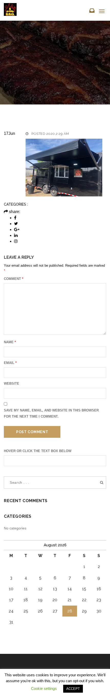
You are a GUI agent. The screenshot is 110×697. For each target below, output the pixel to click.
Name (10, 342)
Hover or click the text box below (37, 451)
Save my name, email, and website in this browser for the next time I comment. (51, 413)
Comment (13, 279)
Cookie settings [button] (44, 688)
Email (10, 363)
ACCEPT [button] (73, 689)
